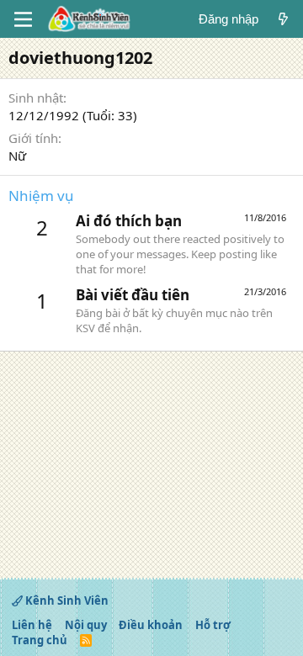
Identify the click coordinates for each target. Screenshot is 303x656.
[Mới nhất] (283, 18)
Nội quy (86, 624)
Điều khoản (151, 624)
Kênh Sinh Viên (66, 600)
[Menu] (23, 19)
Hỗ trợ (213, 624)
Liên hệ (32, 624)
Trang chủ (39, 640)
